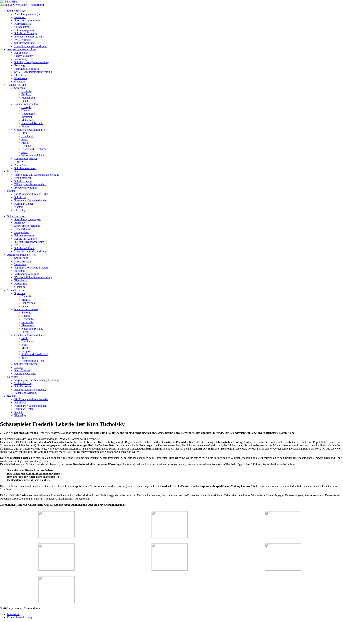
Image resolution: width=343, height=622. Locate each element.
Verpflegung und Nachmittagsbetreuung (36, 174)
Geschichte (27, 136)
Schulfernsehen (23, 181)
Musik (25, 142)
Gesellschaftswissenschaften (30, 129)
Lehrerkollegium (23, 55)
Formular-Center (23, 203)
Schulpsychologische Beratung (31, 62)
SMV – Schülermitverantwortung (33, 71)
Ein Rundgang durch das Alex (31, 193)
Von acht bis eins (16, 84)
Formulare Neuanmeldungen (30, 200)
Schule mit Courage (25, 33)
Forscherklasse (22, 23)
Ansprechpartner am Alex (21, 49)
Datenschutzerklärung (19, 617)
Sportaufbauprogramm (27, 20)
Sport (24, 152)
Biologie (26, 107)
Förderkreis (20, 78)
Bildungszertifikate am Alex (30, 184)
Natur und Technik (32, 123)
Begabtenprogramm (25, 187)
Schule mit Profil (16, 10)
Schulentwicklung (24, 42)
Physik (25, 126)
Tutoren (18, 161)
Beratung (19, 65)
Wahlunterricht (22, 177)
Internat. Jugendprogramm (29, 36)
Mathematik (28, 120)
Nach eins (12, 171)
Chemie (25, 110)
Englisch (26, 94)
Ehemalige (20, 210)
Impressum (13, 614)
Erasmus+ (20, 17)
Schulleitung (21, 52)
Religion (26, 145)
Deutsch (26, 91)
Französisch (28, 97)
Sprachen (19, 87)
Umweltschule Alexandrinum (30, 46)
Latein (25, 100)
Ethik (24, 132)
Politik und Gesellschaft (34, 149)
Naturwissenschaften (26, 104)
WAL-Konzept (22, 39)
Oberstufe (19, 81)
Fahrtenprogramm (24, 30)
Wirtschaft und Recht (33, 155)
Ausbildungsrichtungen (27, 14)
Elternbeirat (20, 75)
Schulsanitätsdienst (25, 168)
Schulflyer (20, 197)
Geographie (28, 113)
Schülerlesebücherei (25, 158)
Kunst (24, 139)
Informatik (27, 116)
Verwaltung (20, 59)
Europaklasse (21, 26)
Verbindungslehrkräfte (26, 68)
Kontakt (11, 190)
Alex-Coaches (22, 165)
